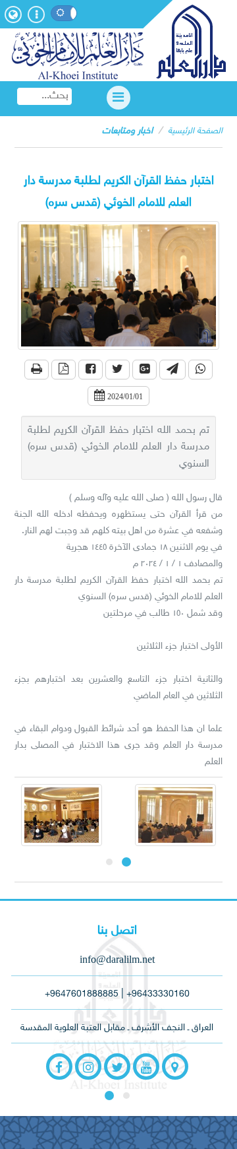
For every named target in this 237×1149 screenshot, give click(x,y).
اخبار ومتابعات (127, 131)
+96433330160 (158, 994)
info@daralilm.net (117, 959)
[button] (36, 369)
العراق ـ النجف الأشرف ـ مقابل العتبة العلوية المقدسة (116, 1028)
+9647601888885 (81, 994)
